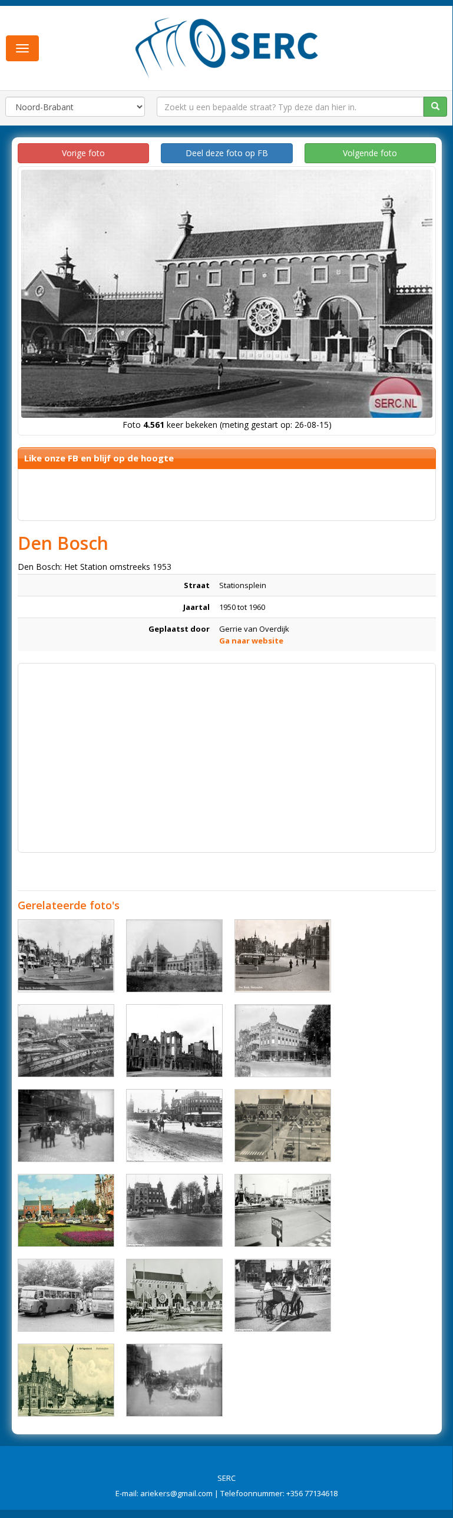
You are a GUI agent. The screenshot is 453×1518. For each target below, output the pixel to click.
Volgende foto (370, 153)
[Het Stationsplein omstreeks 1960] (66, 1295)
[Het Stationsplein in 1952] (282, 955)
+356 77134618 (312, 1493)
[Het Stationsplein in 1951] (66, 955)
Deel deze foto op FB (227, 153)
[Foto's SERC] (227, 46)
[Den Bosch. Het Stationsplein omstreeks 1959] (282, 1125)
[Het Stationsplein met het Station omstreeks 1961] (174, 1295)
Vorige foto (83, 153)
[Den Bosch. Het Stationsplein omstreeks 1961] (66, 1040)
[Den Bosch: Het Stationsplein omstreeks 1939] (174, 1210)
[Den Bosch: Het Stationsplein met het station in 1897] (174, 955)
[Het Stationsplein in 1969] (66, 1210)
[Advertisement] (226, 751)
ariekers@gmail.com (176, 1493)
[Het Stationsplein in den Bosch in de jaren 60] (282, 1210)
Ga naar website (251, 640)
